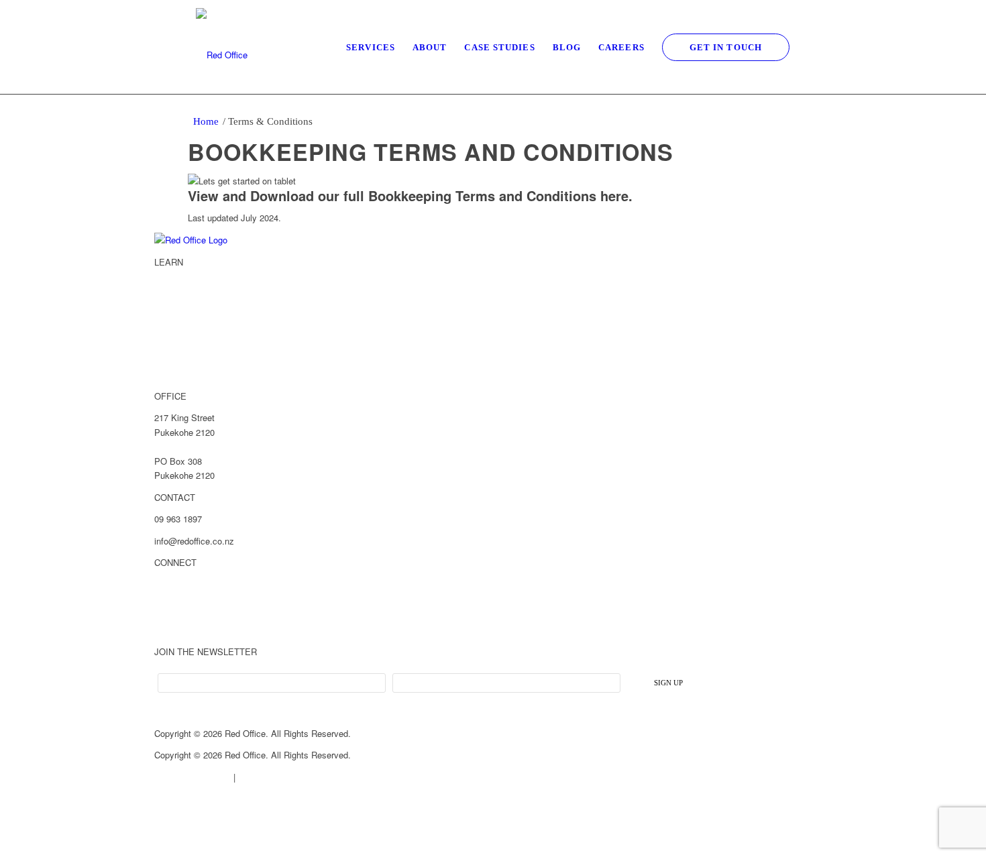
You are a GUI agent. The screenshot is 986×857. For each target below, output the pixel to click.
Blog (163, 351)
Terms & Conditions (192, 776)
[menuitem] (370, 47)
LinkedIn (171, 585)
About (166, 306)
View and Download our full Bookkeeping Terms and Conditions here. (410, 195)
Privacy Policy (264, 776)
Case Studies (181, 329)
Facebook (174, 607)
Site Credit (174, 798)
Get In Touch (179, 373)
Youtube (171, 630)
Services (171, 284)
